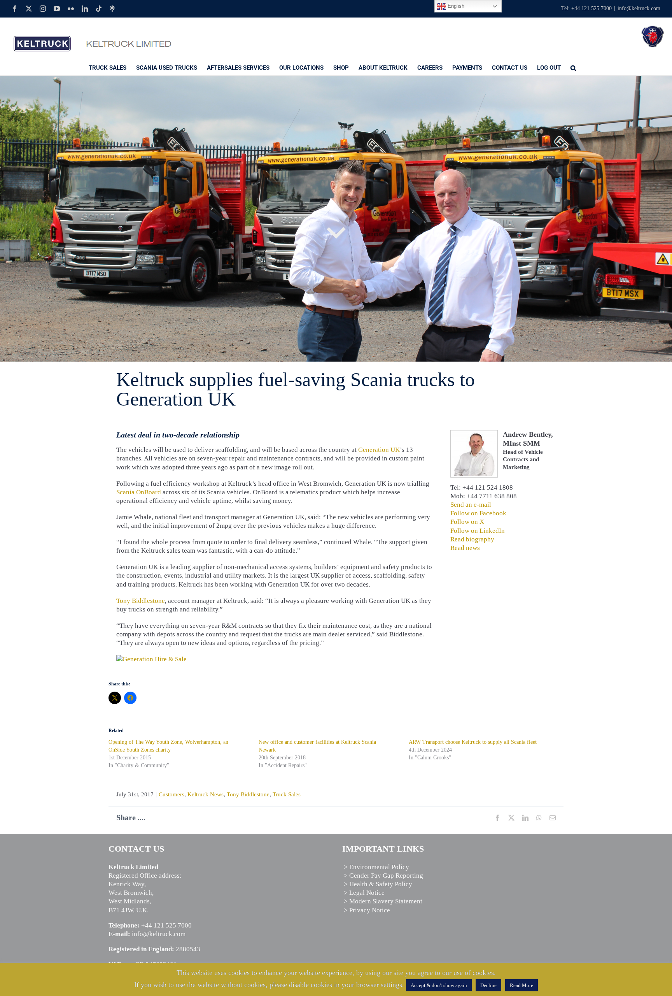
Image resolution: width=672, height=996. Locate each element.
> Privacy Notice (367, 910)
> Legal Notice (364, 892)
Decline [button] (488, 985)
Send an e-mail (470, 504)
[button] (573, 67)
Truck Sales (287, 794)
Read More (521, 985)
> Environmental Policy (376, 867)
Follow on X (467, 521)
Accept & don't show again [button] (439, 985)
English (455, 6)
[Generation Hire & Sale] (151, 659)
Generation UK (379, 449)
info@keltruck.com (639, 8)
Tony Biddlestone (140, 600)
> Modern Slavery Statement (383, 901)
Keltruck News (205, 794)
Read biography (472, 539)
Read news (465, 548)
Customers (171, 794)
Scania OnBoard (138, 492)
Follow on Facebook (478, 513)
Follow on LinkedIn (477, 530)
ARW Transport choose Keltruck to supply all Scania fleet (473, 742)
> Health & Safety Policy (378, 884)
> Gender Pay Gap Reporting (383, 875)
